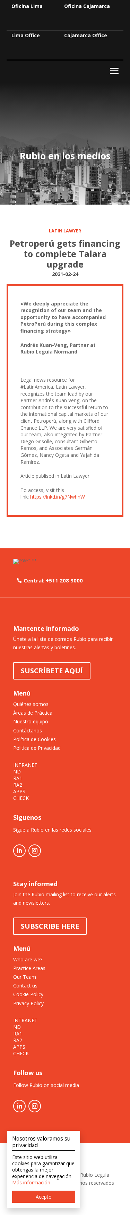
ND (17, 771)
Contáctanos (27, 730)
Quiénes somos (31, 704)
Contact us (25, 985)
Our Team (24, 977)
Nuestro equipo (30, 721)
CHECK (21, 798)
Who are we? (27, 959)
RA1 (17, 778)
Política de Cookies (34, 739)
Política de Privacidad (37, 748)
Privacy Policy (28, 1003)
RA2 (17, 785)
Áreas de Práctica (32, 712)
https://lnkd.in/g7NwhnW (57, 496)
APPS (19, 791)
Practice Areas (29, 968)
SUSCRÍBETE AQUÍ (52, 670)
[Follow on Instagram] (34, 850)
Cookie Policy (28, 994)
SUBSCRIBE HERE (50, 926)
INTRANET (25, 765)
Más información (31, 1182)
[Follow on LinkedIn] (19, 850)
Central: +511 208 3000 (53, 580)
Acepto (44, 1196)
